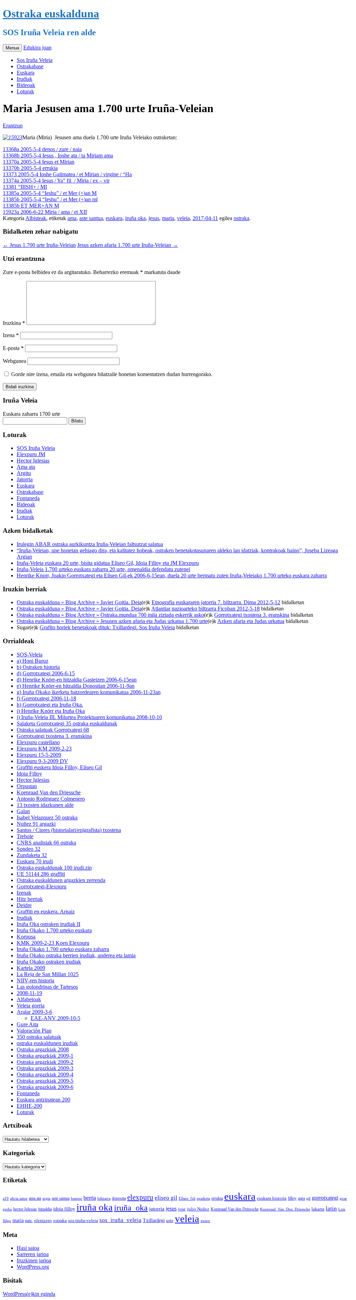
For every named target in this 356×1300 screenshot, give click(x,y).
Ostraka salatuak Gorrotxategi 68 (53, 730)
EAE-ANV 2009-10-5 (55, 1018)
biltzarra (104, 1198)
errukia (217, 1198)
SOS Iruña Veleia (36, 448)
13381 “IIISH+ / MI (25, 187)
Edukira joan (37, 47)
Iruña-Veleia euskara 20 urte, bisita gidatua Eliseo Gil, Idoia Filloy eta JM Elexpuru (108, 563)
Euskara (25, 73)
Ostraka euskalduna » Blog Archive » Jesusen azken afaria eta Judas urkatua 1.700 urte (112, 621)
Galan (23, 811)
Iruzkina (14, 323)
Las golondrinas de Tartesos (47, 987)
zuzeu (205, 1221)
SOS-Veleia (29, 654)
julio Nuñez (198, 1209)
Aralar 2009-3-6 (34, 1012)
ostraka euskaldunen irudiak (47, 1043)
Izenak (24, 893)
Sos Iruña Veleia (34, 60)
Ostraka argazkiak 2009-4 (45, 1074)
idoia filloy (64, 1209)
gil (308, 1198)
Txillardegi (154, 1220)
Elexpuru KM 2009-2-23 (44, 749)
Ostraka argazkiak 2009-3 (45, 1068)
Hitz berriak (30, 899)
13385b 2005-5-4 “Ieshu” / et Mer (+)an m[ (50, 199)
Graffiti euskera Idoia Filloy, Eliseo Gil (59, 767)
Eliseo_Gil (187, 1198)
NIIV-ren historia (35, 980)
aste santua (91, 218)
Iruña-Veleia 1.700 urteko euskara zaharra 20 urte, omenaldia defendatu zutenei (103, 569)
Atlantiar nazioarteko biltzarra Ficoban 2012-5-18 (205, 609)
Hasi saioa (28, 1248)
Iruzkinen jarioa (34, 1260)
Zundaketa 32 (32, 855)
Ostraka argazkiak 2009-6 (45, 1087)
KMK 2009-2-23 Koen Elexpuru (53, 943)
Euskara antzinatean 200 (43, 1100)
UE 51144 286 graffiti (41, 874)
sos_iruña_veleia (120, 1220)
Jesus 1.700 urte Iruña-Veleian (39, 245)
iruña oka (135, 218)
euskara (114, 218)
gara (301, 1198)
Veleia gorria (30, 1006)
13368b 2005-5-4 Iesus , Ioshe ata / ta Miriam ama (58, 155)
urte (169, 1220)
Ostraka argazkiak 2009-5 (45, 1081)
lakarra (318, 1209)
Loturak (25, 91)
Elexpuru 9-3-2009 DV (42, 761)
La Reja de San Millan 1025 (48, 974)
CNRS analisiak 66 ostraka (46, 843)
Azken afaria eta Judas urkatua (250, 621)
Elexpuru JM (31, 454)
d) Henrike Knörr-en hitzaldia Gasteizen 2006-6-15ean (77, 680)
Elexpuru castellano (38, 742)
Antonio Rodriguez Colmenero (51, 799)
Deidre (24, 905)
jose (182, 1209)
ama (71, 218)
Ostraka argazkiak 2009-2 (45, 1062)
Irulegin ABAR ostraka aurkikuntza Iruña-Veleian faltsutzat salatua (90, 544)
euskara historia (271, 1198)
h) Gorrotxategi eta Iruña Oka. (50, 705)
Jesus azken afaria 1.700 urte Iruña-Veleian (127, 245)
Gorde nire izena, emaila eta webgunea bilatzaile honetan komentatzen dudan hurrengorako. (111, 374)
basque (76, 1198)
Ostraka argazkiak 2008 (43, 1049)
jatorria (156, 1209)
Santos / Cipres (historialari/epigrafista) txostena (69, 830)
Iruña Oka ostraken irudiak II (48, 924)
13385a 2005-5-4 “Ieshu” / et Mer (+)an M (50, 193)
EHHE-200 (29, 1106)
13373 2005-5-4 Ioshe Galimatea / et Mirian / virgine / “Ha (67, 174)
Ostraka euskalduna (51, 13)
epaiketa (203, 1198)
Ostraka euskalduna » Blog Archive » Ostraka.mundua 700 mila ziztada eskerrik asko (110, 615)
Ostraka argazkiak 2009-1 (45, 1056)
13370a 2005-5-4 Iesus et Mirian (38, 162)
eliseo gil (166, 1197)
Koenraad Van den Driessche (49, 792)
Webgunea (14, 361)
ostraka (241, 218)
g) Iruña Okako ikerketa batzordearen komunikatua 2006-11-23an (89, 692)
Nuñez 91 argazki (36, 824)
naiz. (29, 1220)
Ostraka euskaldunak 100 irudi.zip (54, 868)
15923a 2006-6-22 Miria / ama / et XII (45, 212)
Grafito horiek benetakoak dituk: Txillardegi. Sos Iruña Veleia (107, 627)
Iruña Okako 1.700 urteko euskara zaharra (63, 949)
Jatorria (25, 479)
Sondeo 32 (28, 849)
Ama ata (26, 467)
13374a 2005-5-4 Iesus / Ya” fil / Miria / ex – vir (56, 181)
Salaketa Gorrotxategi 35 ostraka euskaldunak (67, 723)
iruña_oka (131, 1207)
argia (46, 1198)
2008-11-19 (29, 993)
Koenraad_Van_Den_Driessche (285, 1209)
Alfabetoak (29, 999)
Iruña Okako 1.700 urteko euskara (54, 930)
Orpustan (27, 786)
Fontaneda (28, 498)
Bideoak (26, 85)
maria (168, 218)
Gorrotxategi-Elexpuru (41, 886)
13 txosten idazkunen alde (45, 805)
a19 (6, 1198)
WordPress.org (33, 1267)
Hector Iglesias (33, 461)
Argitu (24, 473)
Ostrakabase (30, 66)
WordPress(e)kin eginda (29, 1294)
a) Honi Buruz (32, 661)
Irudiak (24, 79)
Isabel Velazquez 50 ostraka (47, 817)
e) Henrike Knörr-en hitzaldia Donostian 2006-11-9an (76, 686)
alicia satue (18, 1198)
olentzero (43, 1220)
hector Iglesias (25, 1209)
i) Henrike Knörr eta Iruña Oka (51, 711)
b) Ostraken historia (38, 667)
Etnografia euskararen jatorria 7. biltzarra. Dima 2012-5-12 (216, 602)
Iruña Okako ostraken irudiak (49, 962)
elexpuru (140, 1197)
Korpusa (26, 937)
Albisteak (35, 218)
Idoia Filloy (29, 774)
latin (331, 1208)
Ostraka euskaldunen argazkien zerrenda (61, 880)
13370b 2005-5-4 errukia (30, 168)
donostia (119, 1198)
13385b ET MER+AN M (31, 206)
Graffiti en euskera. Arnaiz (46, 911)
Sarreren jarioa (33, 1254)
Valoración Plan (34, 1031)
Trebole (25, 836)
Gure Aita (27, 1024)
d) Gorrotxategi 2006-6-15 (46, 673)
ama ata (35, 1198)
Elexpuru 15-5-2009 (39, 755)
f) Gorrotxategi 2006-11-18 (46, 698)
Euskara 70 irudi (35, 861)
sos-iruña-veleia (83, 1220)
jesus (153, 218)
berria (89, 1197)
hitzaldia (45, 1209)
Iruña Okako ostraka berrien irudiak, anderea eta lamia (76, 955)
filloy (292, 1198)
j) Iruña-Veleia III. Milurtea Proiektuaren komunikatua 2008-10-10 (89, 717)
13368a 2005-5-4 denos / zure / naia (42, 149)
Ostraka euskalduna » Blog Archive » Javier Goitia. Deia (79, 602)
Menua (12, 47)
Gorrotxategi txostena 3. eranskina (251, 615)
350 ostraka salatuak (39, 1037)
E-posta (13, 348)
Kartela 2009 (31, 968)
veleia (183, 218)
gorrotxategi (325, 1198)
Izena (11, 335)
